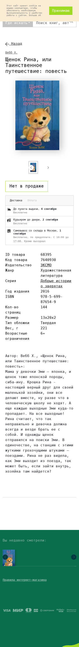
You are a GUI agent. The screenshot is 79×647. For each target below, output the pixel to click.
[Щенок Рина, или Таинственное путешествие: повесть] (7, 559)
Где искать (16, 23)
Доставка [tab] (16, 200)
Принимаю (61, 11)
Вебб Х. (11, 52)
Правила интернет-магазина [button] (25, 580)
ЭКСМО (46, 265)
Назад (15, 44)
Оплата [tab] (32, 200)
